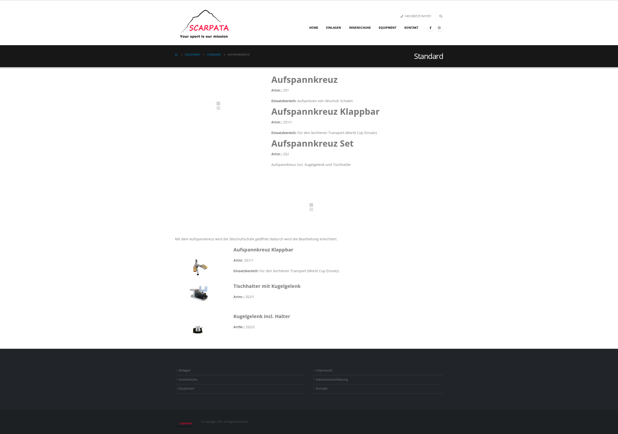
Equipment (387, 28)
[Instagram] (439, 27)
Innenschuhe (360, 28)
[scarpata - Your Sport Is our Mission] (205, 23)
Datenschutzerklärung (332, 379)
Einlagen (333, 28)
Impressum (324, 370)
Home (313, 28)
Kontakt (411, 28)
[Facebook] (430, 27)
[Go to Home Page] (176, 54)
